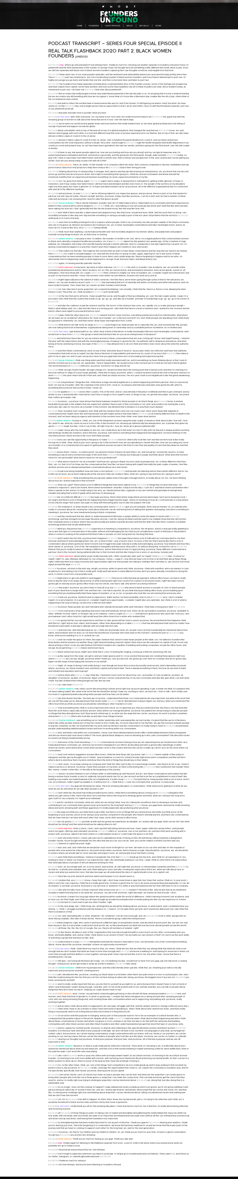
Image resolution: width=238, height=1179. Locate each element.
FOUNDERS (94, 26)
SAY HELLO (144, 26)
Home (79, 26)
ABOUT (129, 26)
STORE (158, 26)
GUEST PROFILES (112, 26)
